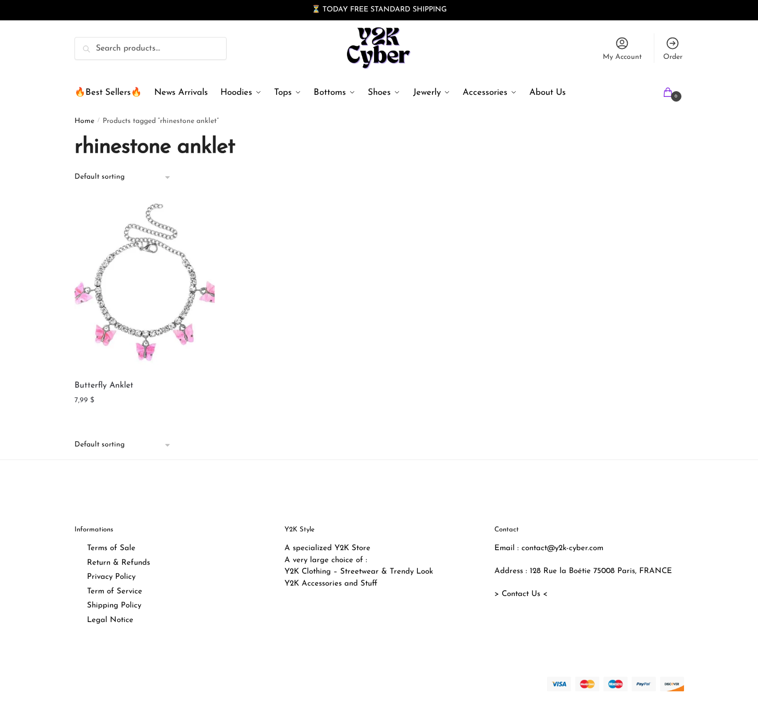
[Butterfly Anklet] (144, 284)
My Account (622, 57)
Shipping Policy (114, 606)
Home (84, 121)
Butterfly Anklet (103, 385)
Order (672, 57)
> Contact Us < (521, 594)
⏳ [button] (316, 10)
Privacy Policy (111, 577)
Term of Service (114, 591)
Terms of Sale (111, 548)
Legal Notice (110, 620)
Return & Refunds (118, 563)
